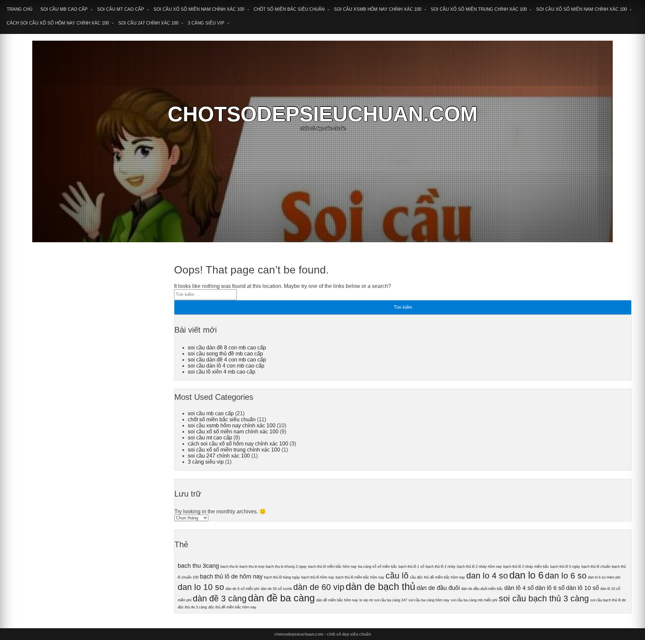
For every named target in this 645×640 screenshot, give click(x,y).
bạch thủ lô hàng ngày (282, 577)
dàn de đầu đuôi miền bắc (482, 589)
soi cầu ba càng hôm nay (428, 600)
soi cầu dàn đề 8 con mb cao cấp (227, 347)
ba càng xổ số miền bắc (377, 566)
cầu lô (397, 575)
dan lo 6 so (566, 575)
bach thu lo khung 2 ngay (286, 566)
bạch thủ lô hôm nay (317, 577)
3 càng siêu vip (206, 23)
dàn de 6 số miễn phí (242, 589)
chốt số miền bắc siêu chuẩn (289, 9)
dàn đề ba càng (281, 597)
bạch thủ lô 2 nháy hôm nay (479, 566)
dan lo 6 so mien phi (604, 577)
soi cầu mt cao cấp (120, 9)
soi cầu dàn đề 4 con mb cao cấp (227, 359)
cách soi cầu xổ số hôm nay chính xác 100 (58, 23)
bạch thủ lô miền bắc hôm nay (360, 577)
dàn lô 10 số (582, 588)
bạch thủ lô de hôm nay (231, 576)
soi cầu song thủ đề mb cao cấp (225, 353)
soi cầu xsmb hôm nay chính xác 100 (377, 9)
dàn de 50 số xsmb (276, 589)
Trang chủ (19, 9)
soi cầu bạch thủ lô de (608, 600)
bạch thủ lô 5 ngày (565, 566)
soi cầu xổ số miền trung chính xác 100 (479, 9)
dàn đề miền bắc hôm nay (337, 600)
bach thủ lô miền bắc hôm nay (332, 566)
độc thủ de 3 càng (192, 607)
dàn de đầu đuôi (438, 588)
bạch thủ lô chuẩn (596, 566)
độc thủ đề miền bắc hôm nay (232, 607)
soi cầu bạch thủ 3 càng (544, 598)
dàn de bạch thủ (380, 586)
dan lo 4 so (487, 575)
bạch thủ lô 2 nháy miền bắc (526, 566)
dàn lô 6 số (550, 588)
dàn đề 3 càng (220, 598)
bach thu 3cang (198, 565)
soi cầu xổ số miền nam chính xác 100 (199, 9)
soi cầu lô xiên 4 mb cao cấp (221, 372)
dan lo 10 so (201, 587)
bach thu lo (229, 566)
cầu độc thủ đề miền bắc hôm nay (437, 577)
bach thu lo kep (252, 566)
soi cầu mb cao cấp (64, 9)
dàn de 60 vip (318, 587)
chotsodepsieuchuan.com (323, 114)
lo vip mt (366, 600)
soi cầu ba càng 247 (390, 600)
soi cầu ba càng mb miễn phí (474, 600)
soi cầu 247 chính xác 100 (148, 23)
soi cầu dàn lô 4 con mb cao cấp (226, 366)
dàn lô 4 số (519, 588)
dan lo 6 (526, 575)
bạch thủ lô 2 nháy (441, 566)
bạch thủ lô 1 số (411, 566)
